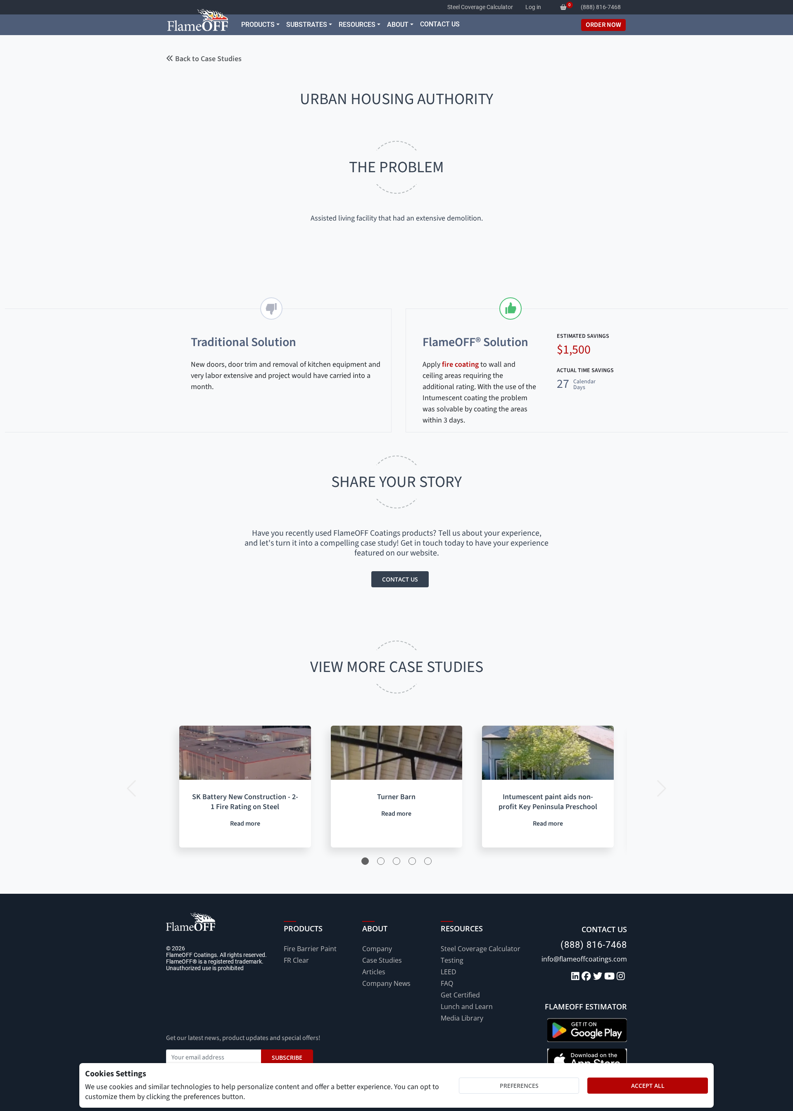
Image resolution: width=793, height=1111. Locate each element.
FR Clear (296, 960)
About (397, 24)
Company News (386, 983)
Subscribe (287, 1057)
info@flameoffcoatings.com (584, 959)
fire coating (460, 364)
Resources (357, 24)
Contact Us (440, 24)
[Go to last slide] (133, 786)
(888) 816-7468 (593, 945)
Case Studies (382, 960)
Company (377, 948)
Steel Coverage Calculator (480, 7)
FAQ (447, 983)
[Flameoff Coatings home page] (197, 20)
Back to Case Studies (207, 59)
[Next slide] (660, 786)
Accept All (648, 1086)
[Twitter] (599, 976)
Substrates (306, 24)
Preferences (519, 1086)
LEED (448, 971)
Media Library (462, 1018)
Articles (373, 971)
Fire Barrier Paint (310, 948)
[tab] (365, 861)
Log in (533, 7)
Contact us (400, 579)
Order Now (603, 24)
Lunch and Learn (467, 1006)
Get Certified (460, 994)
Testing (452, 960)
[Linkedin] (576, 976)
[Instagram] (622, 976)
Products (258, 24)
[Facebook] (587, 976)
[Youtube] (610, 976)
